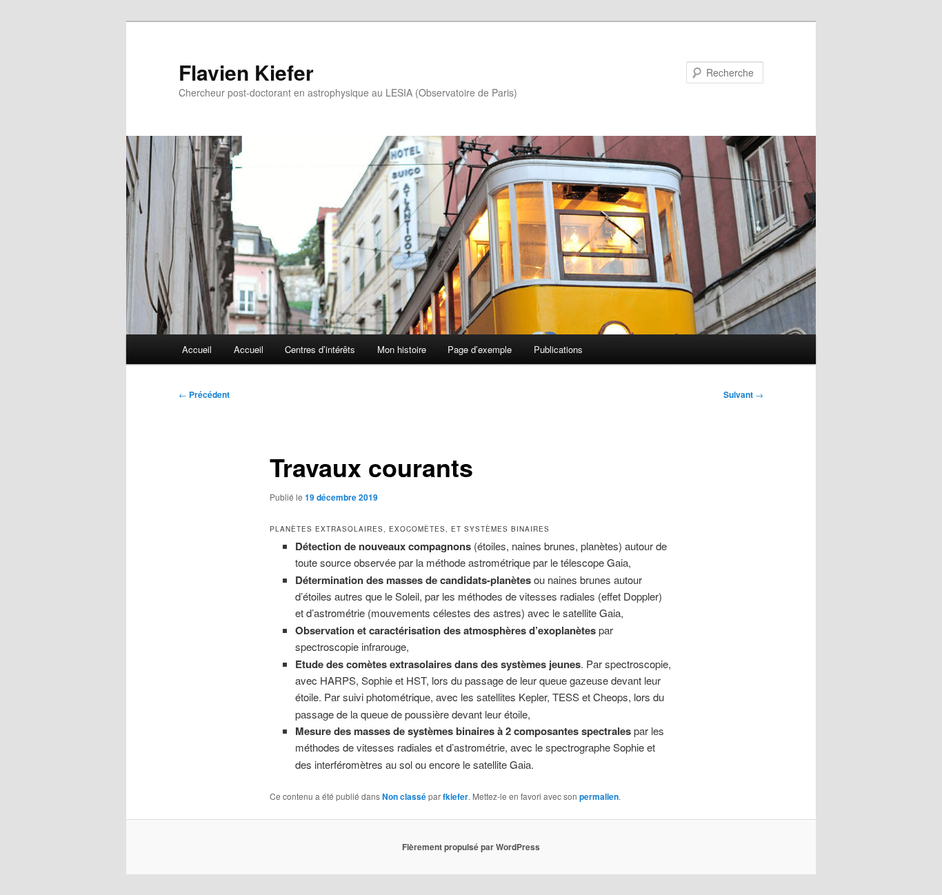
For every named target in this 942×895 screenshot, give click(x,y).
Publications (558, 349)
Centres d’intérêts (320, 349)
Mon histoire (401, 349)
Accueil (197, 349)
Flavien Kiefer (246, 72)
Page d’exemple (480, 349)
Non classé (404, 796)
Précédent (204, 394)
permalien (599, 796)
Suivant (743, 394)
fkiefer (455, 796)
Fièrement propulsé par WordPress (471, 847)
